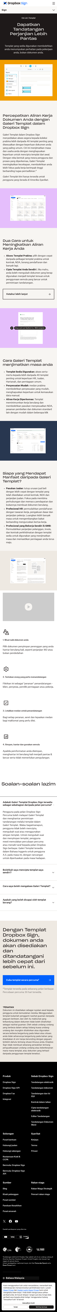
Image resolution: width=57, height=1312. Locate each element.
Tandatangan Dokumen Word (42, 1123)
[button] (53, 3)
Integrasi (7, 1099)
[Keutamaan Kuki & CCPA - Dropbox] (28, 1296)
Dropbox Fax (9, 1094)
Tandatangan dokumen (42, 1088)
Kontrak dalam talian (41, 1102)
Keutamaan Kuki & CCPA (11, 1158)
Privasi (34, 1151)
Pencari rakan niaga (40, 1194)
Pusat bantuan (9, 1140)
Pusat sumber (9, 1200)
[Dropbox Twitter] (4, 1221)
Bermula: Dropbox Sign (14, 1165)
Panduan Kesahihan (12, 1206)
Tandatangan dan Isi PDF (40, 1095)
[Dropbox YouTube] (16, 1221)
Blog (5, 1189)
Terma (34, 1145)
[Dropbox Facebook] (10, 1221)
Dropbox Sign (9, 1082)
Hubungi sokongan (12, 1151)
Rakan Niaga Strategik (41, 1189)
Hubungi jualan (10, 1145)
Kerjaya (34, 1140)
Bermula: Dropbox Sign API (14, 1172)
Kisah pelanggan (11, 1194)
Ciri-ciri (25, 18)
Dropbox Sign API (11, 1088)
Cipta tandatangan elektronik (40, 1109)
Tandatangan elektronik (42, 1082)
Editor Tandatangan (40, 1116)
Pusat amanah (9, 1211)
